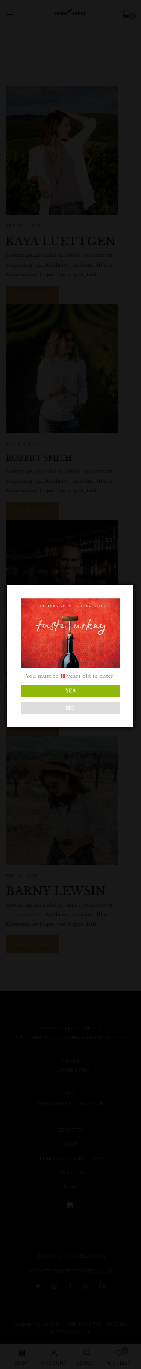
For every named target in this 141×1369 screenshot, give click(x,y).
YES (70, 690)
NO (70, 708)
